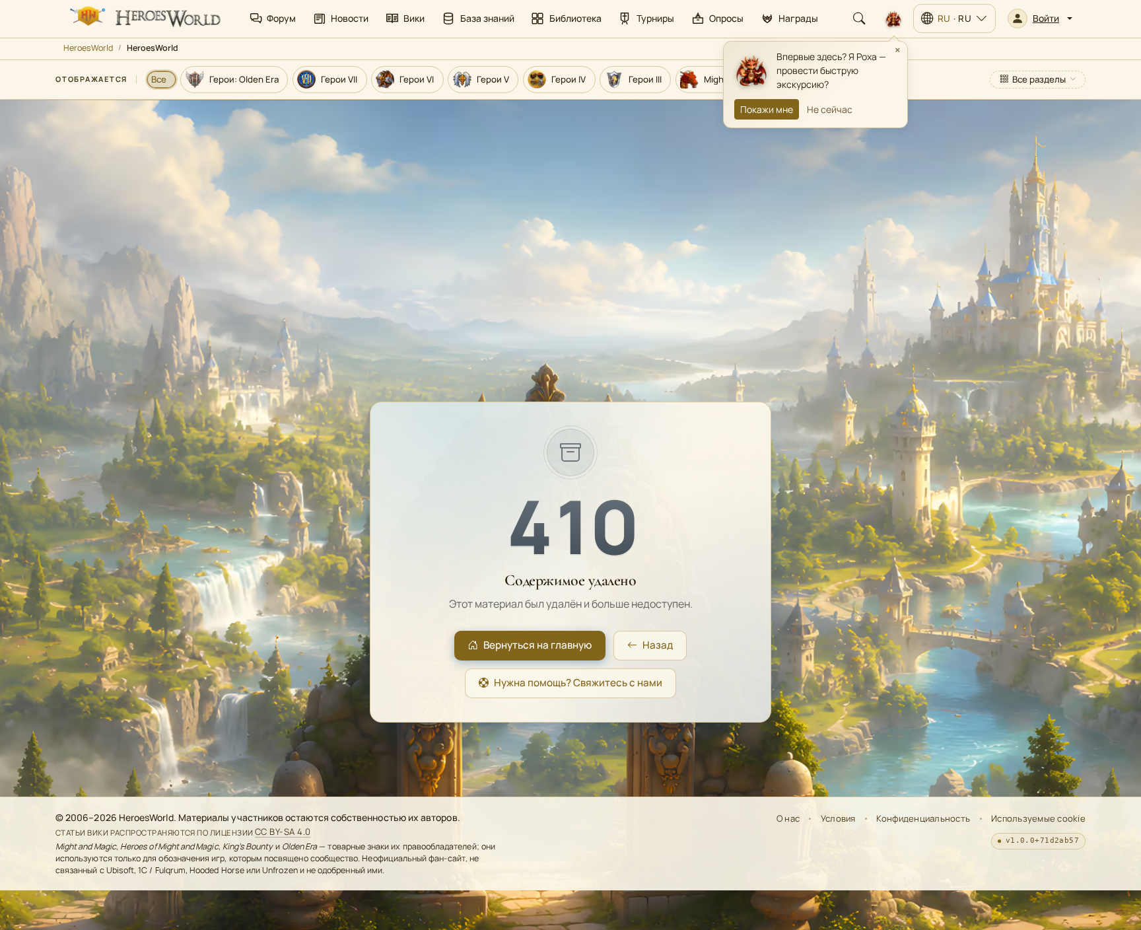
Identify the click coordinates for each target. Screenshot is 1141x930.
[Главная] (144, 18)
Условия (838, 818)
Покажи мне (766, 109)
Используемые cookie (1038, 818)
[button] (1040, 18)
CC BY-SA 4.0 (283, 832)
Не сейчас (829, 109)
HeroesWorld (88, 48)
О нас (788, 818)
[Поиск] (859, 18)
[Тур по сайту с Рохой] (893, 18)
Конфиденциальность (923, 818)
